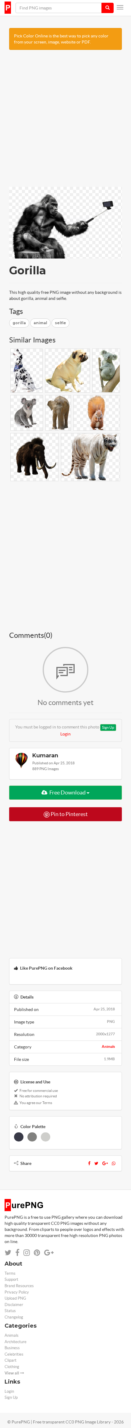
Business (12, 1348)
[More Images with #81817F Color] (32, 1136)
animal (40, 323)
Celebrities (14, 1354)
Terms (10, 1273)
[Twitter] (96, 1163)
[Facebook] (89, 1163)
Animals (108, 1046)
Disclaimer (14, 1304)
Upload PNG (15, 1298)
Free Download (67, 792)
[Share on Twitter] (8, 1253)
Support (11, 1279)
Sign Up (108, 727)
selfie (60, 323)
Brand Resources (19, 1286)
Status (10, 1310)
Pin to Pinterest (69, 814)
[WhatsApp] (113, 1163)
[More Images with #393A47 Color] (18, 1136)
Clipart (10, 1360)
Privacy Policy (17, 1292)
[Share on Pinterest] (37, 1253)
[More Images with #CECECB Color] (45, 1136)
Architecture (16, 1341)
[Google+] (105, 1163)
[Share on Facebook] (17, 1253)
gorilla (19, 323)
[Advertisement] (65, 121)
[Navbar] (120, 7)
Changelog (14, 1317)
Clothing (12, 1366)
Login (65, 733)
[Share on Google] (49, 1253)
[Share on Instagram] (26, 1253)
